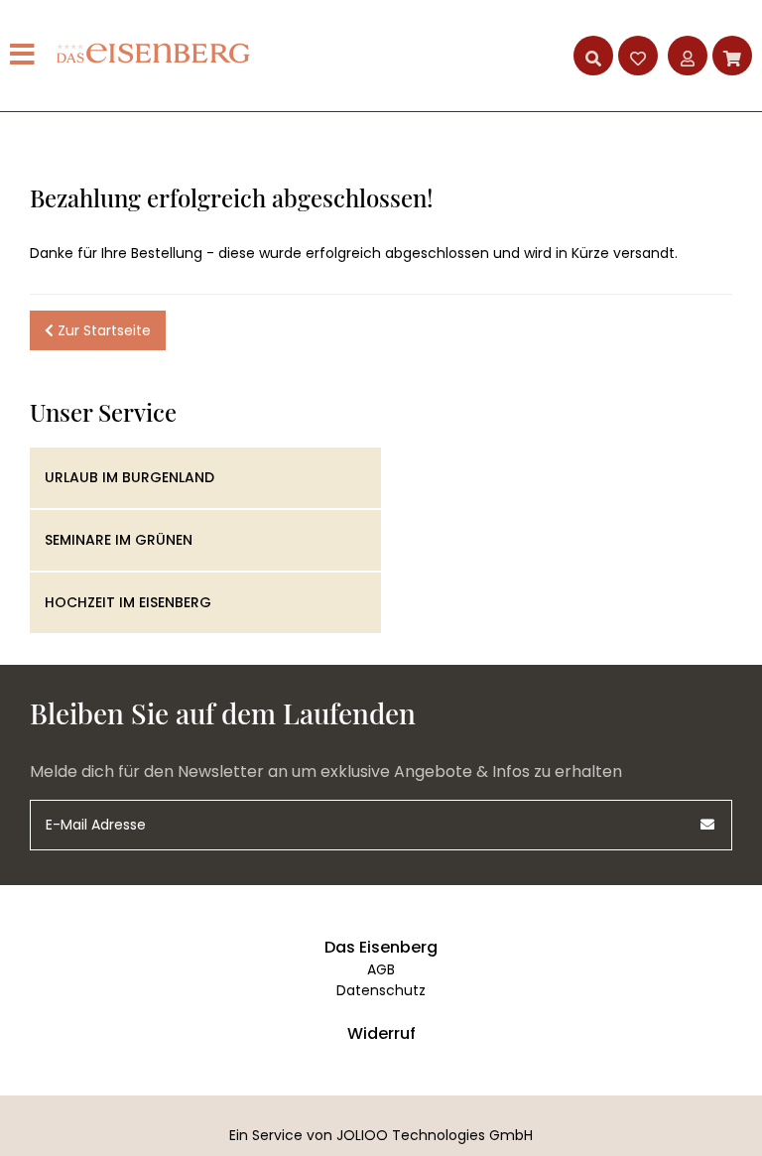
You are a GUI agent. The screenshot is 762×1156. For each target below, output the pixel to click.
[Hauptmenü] (25, 55)
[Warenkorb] (732, 55)
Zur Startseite (102, 330)
